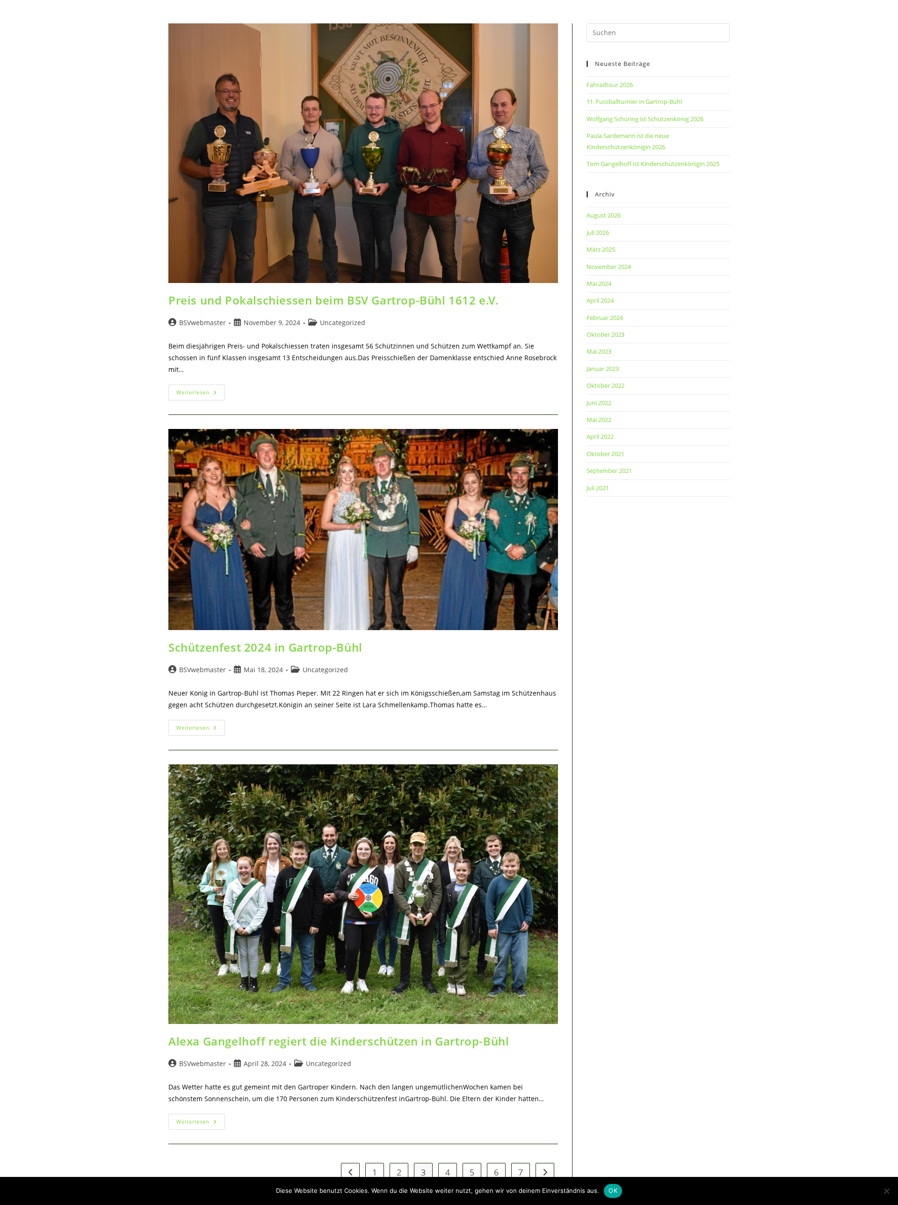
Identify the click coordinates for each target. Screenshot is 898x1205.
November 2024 (609, 266)
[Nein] (886, 1191)
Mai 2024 (599, 283)
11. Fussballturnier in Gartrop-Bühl (634, 101)
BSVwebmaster (202, 322)
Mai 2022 (599, 419)
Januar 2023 (603, 368)
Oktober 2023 (605, 334)
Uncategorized (342, 322)
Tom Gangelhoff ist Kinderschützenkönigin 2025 (653, 164)
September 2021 (609, 470)
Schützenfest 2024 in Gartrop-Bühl (265, 647)
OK (612, 1190)
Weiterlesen (200, 394)
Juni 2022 (599, 403)
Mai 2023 (599, 351)
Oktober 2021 (605, 454)
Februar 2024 (605, 317)
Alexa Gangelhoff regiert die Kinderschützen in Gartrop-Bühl (338, 1041)
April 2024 (600, 300)
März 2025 (601, 249)
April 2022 (600, 436)
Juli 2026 (598, 232)
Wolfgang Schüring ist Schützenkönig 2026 (645, 119)
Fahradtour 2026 (610, 84)
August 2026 (604, 215)
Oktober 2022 (605, 385)
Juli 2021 (598, 488)
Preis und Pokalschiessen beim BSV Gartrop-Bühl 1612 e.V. (333, 300)
